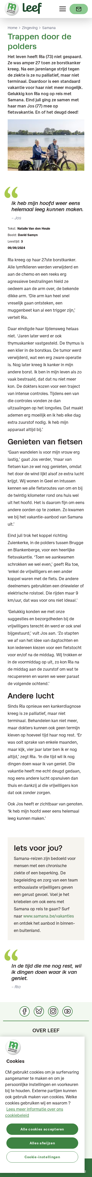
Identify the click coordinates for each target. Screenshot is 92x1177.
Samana (49, 28)
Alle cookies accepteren (42, 1129)
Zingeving (30, 28)
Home (12, 28)
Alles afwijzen (42, 1142)
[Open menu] (62, 9)
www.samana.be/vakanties (48, 916)
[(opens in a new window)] (79, 9)
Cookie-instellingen (42, 1156)
